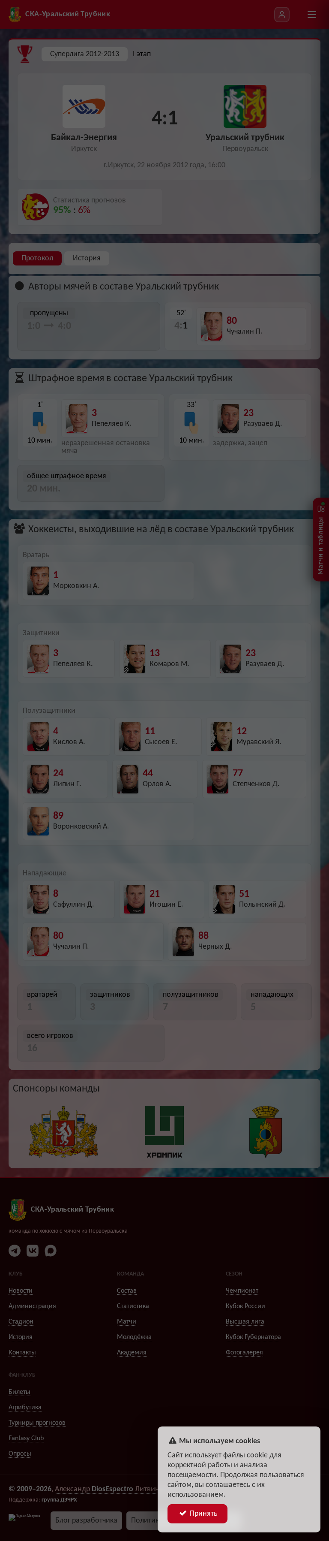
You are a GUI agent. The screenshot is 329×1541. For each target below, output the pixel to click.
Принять (202, 1514)
